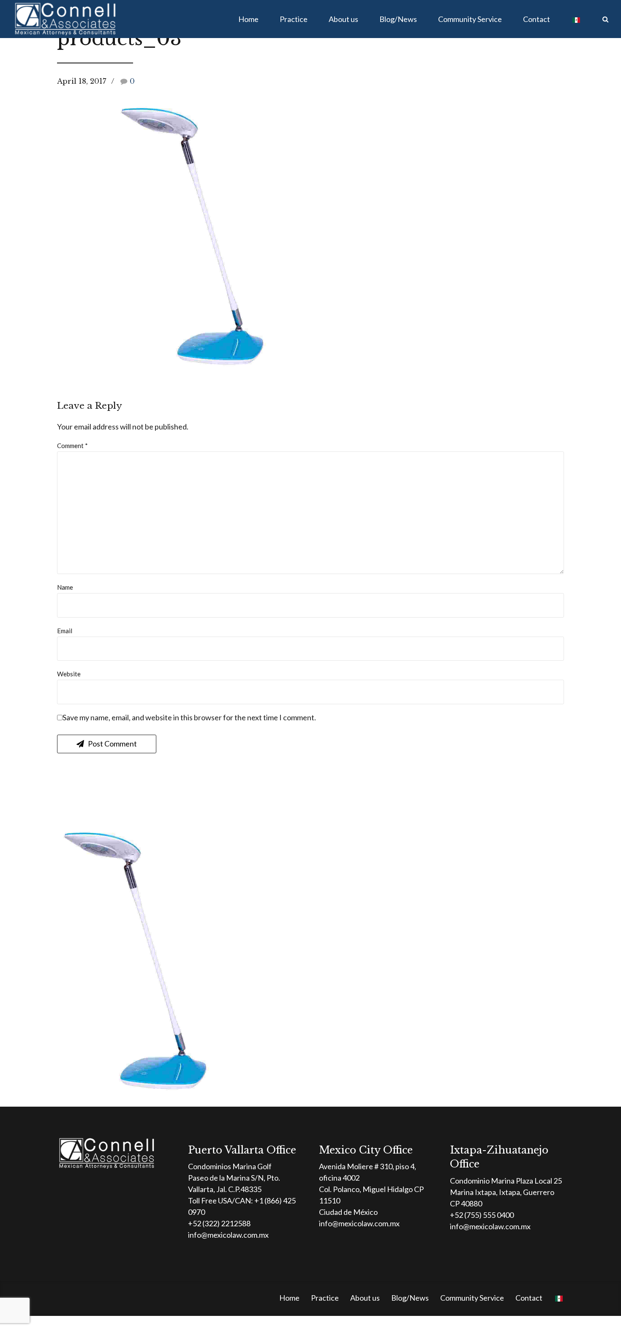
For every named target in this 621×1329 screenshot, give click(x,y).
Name (65, 587)
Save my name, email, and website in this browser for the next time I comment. (189, 717)
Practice (294, 19)
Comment (72, 445)
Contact (536, 19)
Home (248, 19)
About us (343, 19)
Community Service (470, 19)
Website (69, 674)
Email (64, 630)
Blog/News (398, 19)
